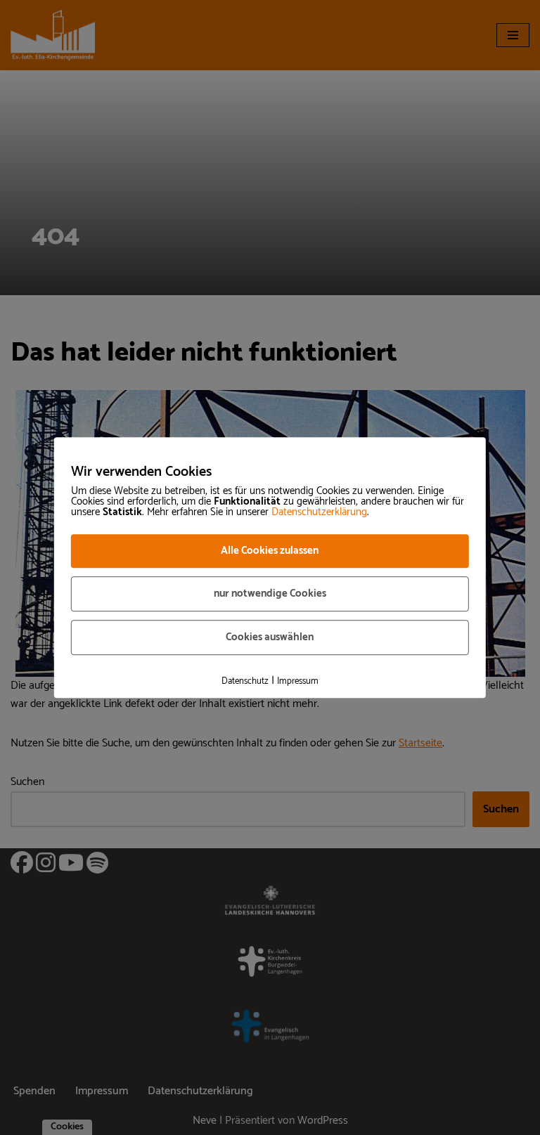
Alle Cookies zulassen (270, 550)
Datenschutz (245, 681)
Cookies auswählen (270, 637)
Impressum (298, 681)
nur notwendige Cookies (270, 593)
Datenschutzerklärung (319, 512)
